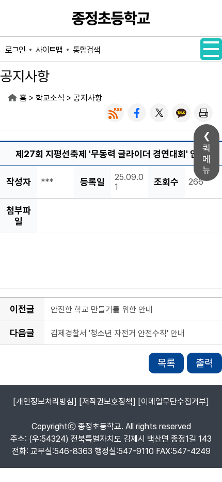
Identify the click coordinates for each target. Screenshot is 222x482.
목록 (166, 363)
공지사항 (87, 98)
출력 (204, 363)
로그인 (15, 50)
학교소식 (50, 98)
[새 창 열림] (114, 112)
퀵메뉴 (206, 159)
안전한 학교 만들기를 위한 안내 (102, 309)
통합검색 (86, 50)
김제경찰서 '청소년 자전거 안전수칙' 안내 (118, 333)
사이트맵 (49, 50)
